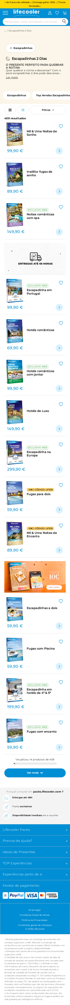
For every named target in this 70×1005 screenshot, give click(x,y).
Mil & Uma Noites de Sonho (42, 133)
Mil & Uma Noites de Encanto (42, 534)
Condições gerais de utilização (35, 925)
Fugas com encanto (42, 731)
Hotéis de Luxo (38, 411)
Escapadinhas (22, 48)
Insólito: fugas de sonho (39, 173)
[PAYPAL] (16, 895)
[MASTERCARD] (42, 895)
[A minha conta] (50, 12)
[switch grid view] (10, 110)
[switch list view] (23, 110)
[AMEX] (52, 895)
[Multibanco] (4, 895)
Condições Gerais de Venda (35, 915)
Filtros (46, 110)
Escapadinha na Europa (39, 453)
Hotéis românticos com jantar (40, 372)
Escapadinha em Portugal (39, 291)
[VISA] (31, 895)
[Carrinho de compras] (65, 12)
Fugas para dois (38, 494)
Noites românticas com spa (40, 216)
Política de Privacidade (34, 920)
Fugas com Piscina (41, 648)
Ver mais (33, 772)
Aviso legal (35, 910)
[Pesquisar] (64, 21)
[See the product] (59, 150)
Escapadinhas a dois (42, 608)
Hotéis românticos (40, 330)
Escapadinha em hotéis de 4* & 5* (39, 691)
